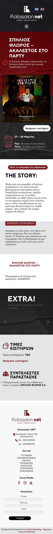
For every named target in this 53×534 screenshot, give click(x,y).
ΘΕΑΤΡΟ (26, 461)
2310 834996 (29, 440)
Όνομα (24, 496)
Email (23, 509)
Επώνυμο (23, 503)
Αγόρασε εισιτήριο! (36, 128)
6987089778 (29, 444)
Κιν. (20, 444)
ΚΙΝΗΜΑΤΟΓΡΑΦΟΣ (26, 458)
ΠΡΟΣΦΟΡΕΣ (26, 463)
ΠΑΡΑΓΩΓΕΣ (26, 466)
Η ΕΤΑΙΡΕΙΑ (26, 455)
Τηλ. (20, 440)
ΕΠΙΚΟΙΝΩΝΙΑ (26, 471)
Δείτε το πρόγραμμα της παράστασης (28, 167)
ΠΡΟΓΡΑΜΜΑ (26, 469)
